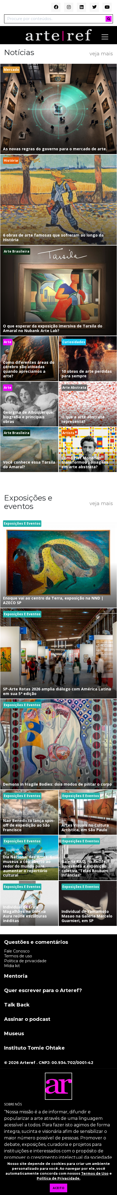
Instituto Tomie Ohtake (34, 1048)
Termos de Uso (95, 1173)
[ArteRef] (59, 35)
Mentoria (15, 976)
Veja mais (101, 54)
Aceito (58, 1188)
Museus (14, 1034)
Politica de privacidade (25, 960)
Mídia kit (12, 965)
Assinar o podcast (27, 1019)
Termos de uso (18, 956)
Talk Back (17, 1005)
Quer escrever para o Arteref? (43, 990)
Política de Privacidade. (58, 1178)
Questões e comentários (36, 942)
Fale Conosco (17, 951)
